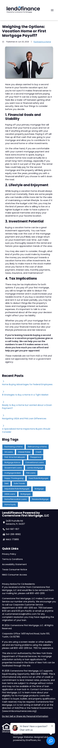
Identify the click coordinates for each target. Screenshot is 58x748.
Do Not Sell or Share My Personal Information (25, 716)
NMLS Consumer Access (15, 574)
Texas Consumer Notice (14, 569)
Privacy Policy (9, 554)
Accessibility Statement (14, 564)
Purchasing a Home (42, 42)
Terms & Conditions (12, 559)
